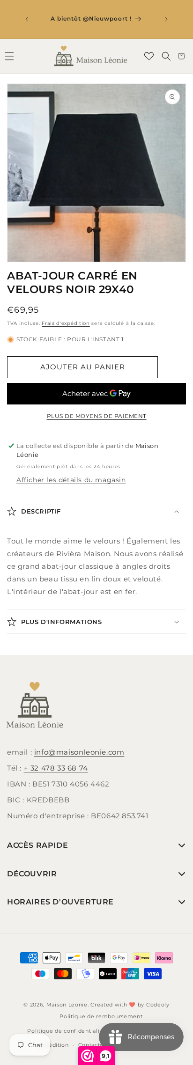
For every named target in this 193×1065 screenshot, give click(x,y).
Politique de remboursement (100, 1016)
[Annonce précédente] (26, 19)
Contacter (92, 1045)
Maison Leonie (67, 1004)
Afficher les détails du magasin (71, 480)
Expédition (53, 1045)
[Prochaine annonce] (166, 19)
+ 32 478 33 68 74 (56, 768)
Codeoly (158, 1004)
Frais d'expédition (66, 323)
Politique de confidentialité (66, 1031)
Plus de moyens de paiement (97, 415)
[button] (166, 56)
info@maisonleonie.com (79, 752)
